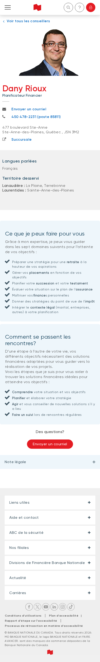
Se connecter (90, 7)
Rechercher (68, 7)
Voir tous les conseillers (28, 21)
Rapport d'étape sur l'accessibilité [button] (31, 620)
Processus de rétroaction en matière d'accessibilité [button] (44, 625)
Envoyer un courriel (50, 444)
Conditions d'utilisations (23, 615)
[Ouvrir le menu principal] (8, 7)
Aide (79, 7)
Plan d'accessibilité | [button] (66, 615)
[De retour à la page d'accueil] (37, 7)
